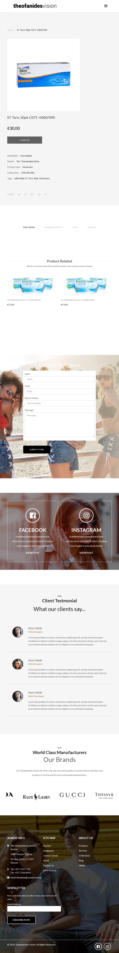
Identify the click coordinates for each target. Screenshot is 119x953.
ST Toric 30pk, (32, 178)
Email (27, 386)
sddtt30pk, (19, 178)
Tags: (9, 178)
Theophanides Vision (25, 944)
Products (83, 845)
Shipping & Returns (53, 227)
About (46, 860)
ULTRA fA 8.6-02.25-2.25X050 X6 (77, 300)
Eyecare (47, 845)
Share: (10, 194)
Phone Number (32, 398)
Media (82, 865)
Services (83, 850)
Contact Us (48, 865)
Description (29, 227)
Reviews (92, 227)
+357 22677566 (22, 869)
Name (27, 374)
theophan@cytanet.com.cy (29, 877)
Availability (12, 155)
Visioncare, (44, 178)
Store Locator (50, 870)
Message (29, 410)
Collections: (13, 172)
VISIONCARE (27, 172)
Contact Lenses (50, 855)
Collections (84, 855)
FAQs (75, 227)
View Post (33, 552)
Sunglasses (48, 850)
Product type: (13, 167)
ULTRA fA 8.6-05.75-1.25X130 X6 (24, 300)
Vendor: (11, 161)
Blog (81, 860)
